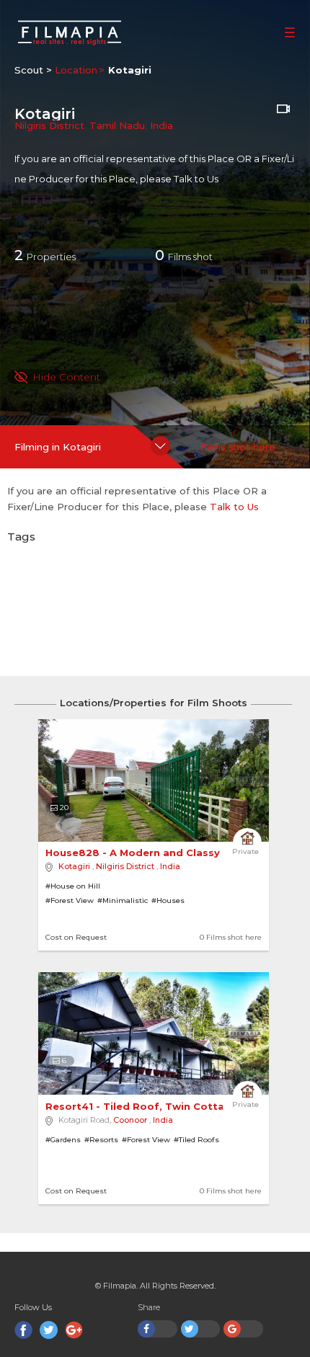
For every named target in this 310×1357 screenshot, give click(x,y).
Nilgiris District (49, 125)
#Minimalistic (122, 900)
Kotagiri (74, 866)
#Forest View (69, 900)
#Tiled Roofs (196, 1139)
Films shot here (237, 447)
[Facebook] (23, 1330)
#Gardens (63, 1139)
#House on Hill (72, 886)
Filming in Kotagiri (57, 447)
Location (76, 70)
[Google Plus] (74, 1330)
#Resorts (101, 1139)
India (161, 125)
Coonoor (130, 1120)
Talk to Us (196, 178)
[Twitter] (49, 1330)
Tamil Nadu (117, 125)
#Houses (168, 900)
